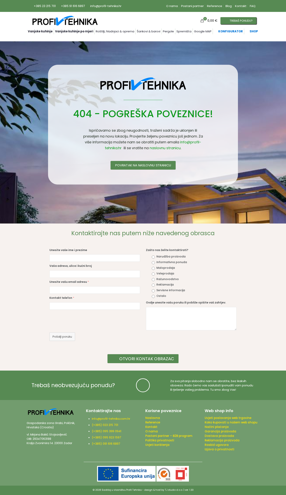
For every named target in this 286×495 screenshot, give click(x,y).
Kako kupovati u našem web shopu (231, 422)
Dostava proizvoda (219, 436)
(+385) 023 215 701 (106, 425)
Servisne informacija (170, 290)
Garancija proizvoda (220, 431)
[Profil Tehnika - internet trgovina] (65, 20)
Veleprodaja (165, 273)
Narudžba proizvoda (171, 256)
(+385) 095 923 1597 (107, 437)
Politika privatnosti (159, 440)
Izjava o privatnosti (219, 449)
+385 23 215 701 (45, 6)
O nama (172, 6)
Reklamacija (165, 285)
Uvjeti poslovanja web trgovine (228, 418)
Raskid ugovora (217, 445)
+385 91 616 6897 (73, 6)
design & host (152, 489)
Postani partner (192, 6)
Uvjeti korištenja (157, 445)
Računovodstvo (167, 279)
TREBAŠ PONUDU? (241, 21)
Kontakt (241, 6)
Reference (214, 6)
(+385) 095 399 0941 (107, 431)
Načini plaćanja (217, 427)
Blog (228, 6)
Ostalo (161, 296)
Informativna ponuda (171, 262)
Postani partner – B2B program (168, 436)
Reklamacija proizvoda (222, 440)
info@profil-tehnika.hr (105, 6)
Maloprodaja (165, 268)
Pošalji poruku (62, 336)
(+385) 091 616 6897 (106, 444)
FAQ (252, 6)
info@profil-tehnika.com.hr (111, 419)
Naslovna (152, 418)
